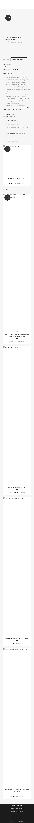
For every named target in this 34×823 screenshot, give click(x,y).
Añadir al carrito (19, 59)
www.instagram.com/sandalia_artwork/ (17, 108)
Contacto (17, 818)
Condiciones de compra (17, 811)
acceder (12, 133)
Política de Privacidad (17, 808)
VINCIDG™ (21, 821)
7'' (11, 67)
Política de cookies (17, 815)
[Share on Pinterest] (17, 69)
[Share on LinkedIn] (15, 69)
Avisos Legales (17, 805)
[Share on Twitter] (13, 69)
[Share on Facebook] (11, 69)
